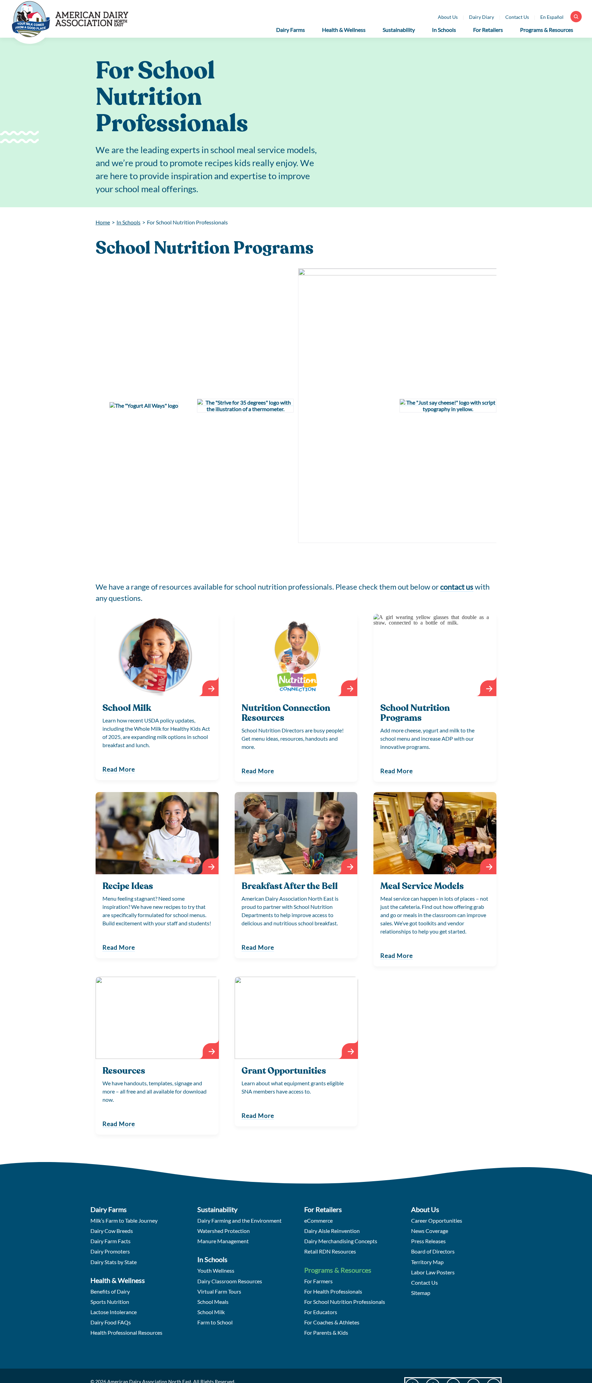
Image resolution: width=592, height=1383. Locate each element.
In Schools (128, 222)
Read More (118, 769)
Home (103, 222)
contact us (456, 586)
